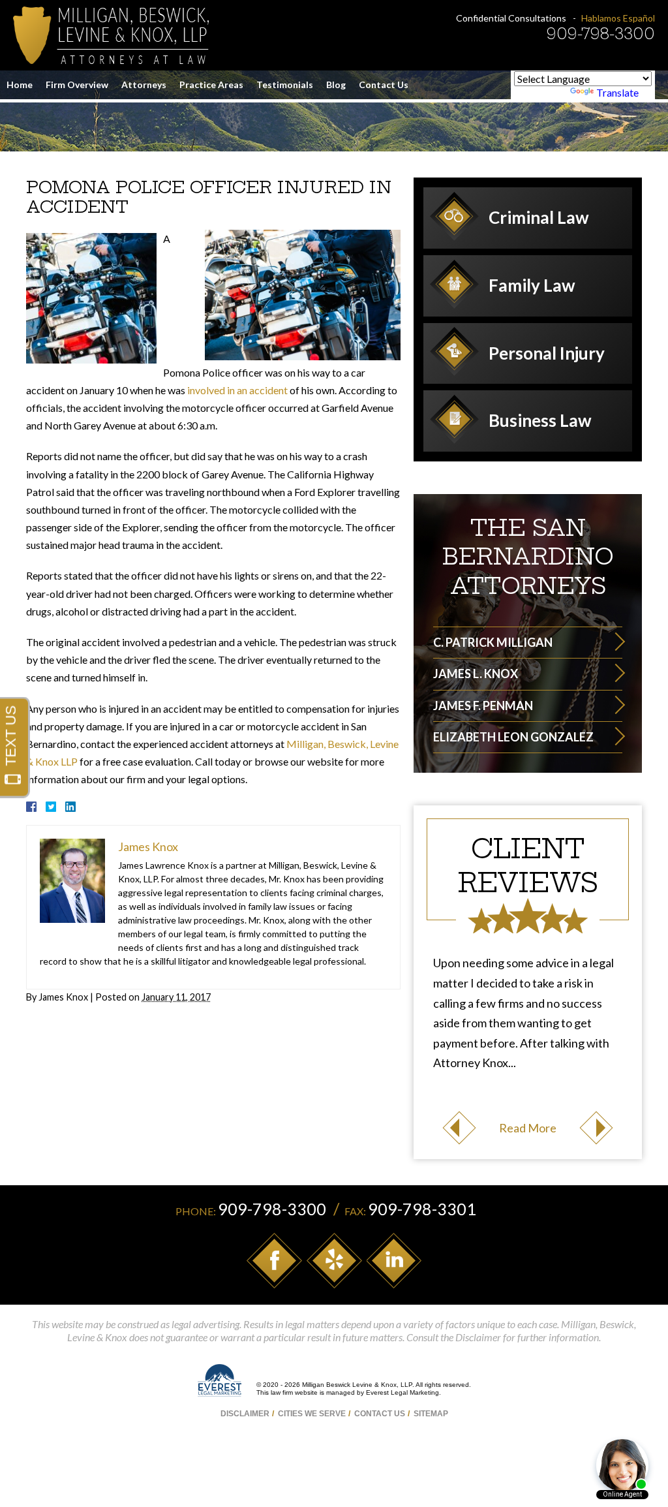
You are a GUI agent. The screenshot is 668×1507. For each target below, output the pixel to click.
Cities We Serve (312, 1413)
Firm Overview (77, 84)
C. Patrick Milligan (493, 642)
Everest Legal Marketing (402, 1392)
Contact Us (383, 84)
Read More (527, 1128)
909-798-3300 (601, 33)
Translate (617, 92)
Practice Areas (211, 84)
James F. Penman (483, 705)
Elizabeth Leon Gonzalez (513, 737)
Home (20, 84)
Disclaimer (244, 1413)
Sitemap (431, 1413)
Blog (336, 84)
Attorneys (143, 84)
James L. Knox (475, 673)
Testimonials (284, 84)
